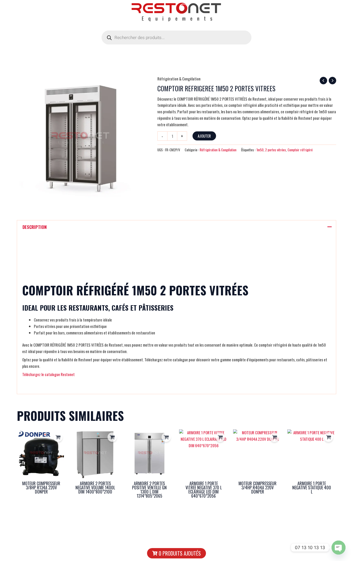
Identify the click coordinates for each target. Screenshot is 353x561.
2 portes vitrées (275, 149)
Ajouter (204, 136)
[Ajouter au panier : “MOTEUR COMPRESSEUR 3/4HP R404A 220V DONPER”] (274, 437)
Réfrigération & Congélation (179, 78)
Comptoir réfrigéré (300, 149)
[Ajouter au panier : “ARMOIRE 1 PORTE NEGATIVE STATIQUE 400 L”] (328, 437)
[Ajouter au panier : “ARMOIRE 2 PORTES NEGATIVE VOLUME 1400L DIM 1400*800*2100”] (112, 437)
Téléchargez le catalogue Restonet (48, 374)
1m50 (260, 149)
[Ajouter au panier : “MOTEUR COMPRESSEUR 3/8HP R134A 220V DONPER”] (58, 437)
